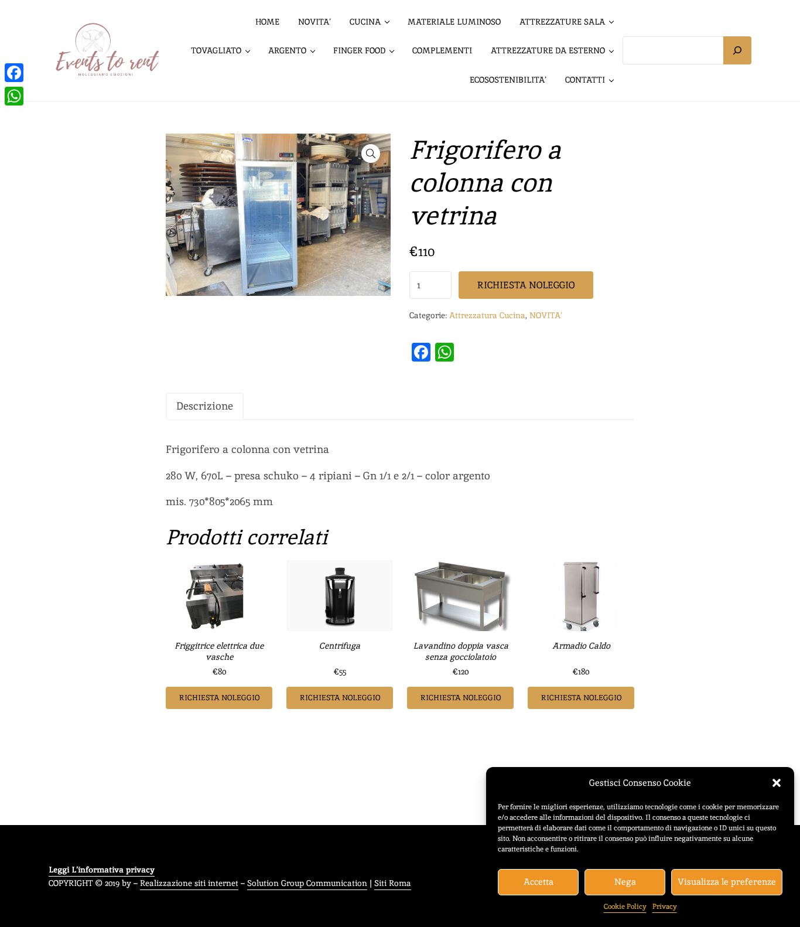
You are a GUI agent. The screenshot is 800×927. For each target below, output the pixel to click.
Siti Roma (392, 882)
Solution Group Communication (307, 882)
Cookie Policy (625, 906)
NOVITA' (545, 315)
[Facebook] (14, 72)
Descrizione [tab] (204, 406)
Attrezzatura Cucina (487, 315)
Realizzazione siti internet (189, 882)
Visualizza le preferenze (727, 881)
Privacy (664, 906)
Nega (625, 881)
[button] (776, 783)
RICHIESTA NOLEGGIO (526, 285)
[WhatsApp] (14, 96)
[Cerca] (737, 50)
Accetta (538, 881)
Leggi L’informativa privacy (102, 869)
